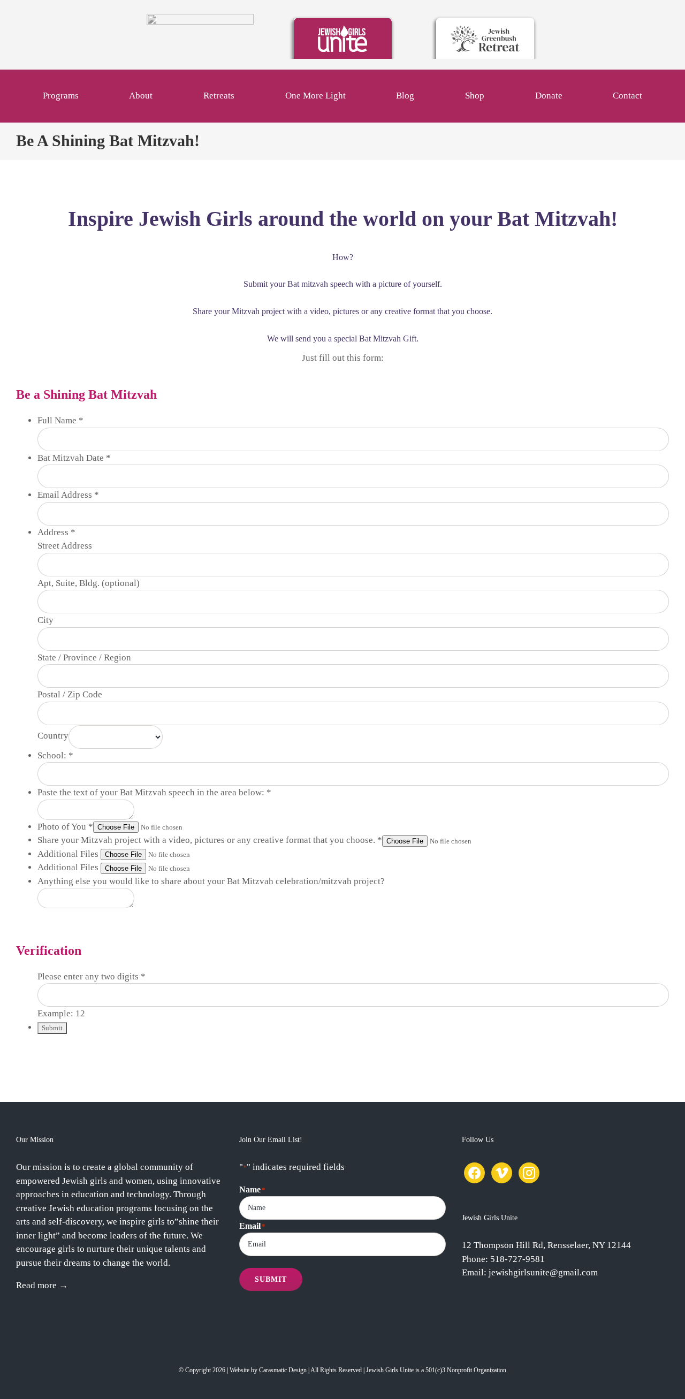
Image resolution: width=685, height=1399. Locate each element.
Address (56, 532)
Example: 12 (61, 1013)
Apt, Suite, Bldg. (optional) (88, 583)
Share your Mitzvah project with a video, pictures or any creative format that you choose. (209, 840)
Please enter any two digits (91, 976)
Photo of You (65, 827)
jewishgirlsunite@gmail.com (543, 1272)
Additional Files (69, 854)
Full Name (60, 420)
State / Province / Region (84, 657)
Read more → (42, 1285)
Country (52, 736)
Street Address (64, 546)
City (45, 620)
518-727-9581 (517, 1259)
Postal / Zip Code (69, 694)
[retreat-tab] (484, 18)
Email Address (68, 495)
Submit (271, 1279)
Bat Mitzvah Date (74, 458)
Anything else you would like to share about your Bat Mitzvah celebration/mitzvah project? (211, 881)
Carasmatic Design (283, 1370)
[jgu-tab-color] (342, 18)
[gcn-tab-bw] (200, 18)
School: (55, 755)
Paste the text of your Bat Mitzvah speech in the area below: (154, 792)
